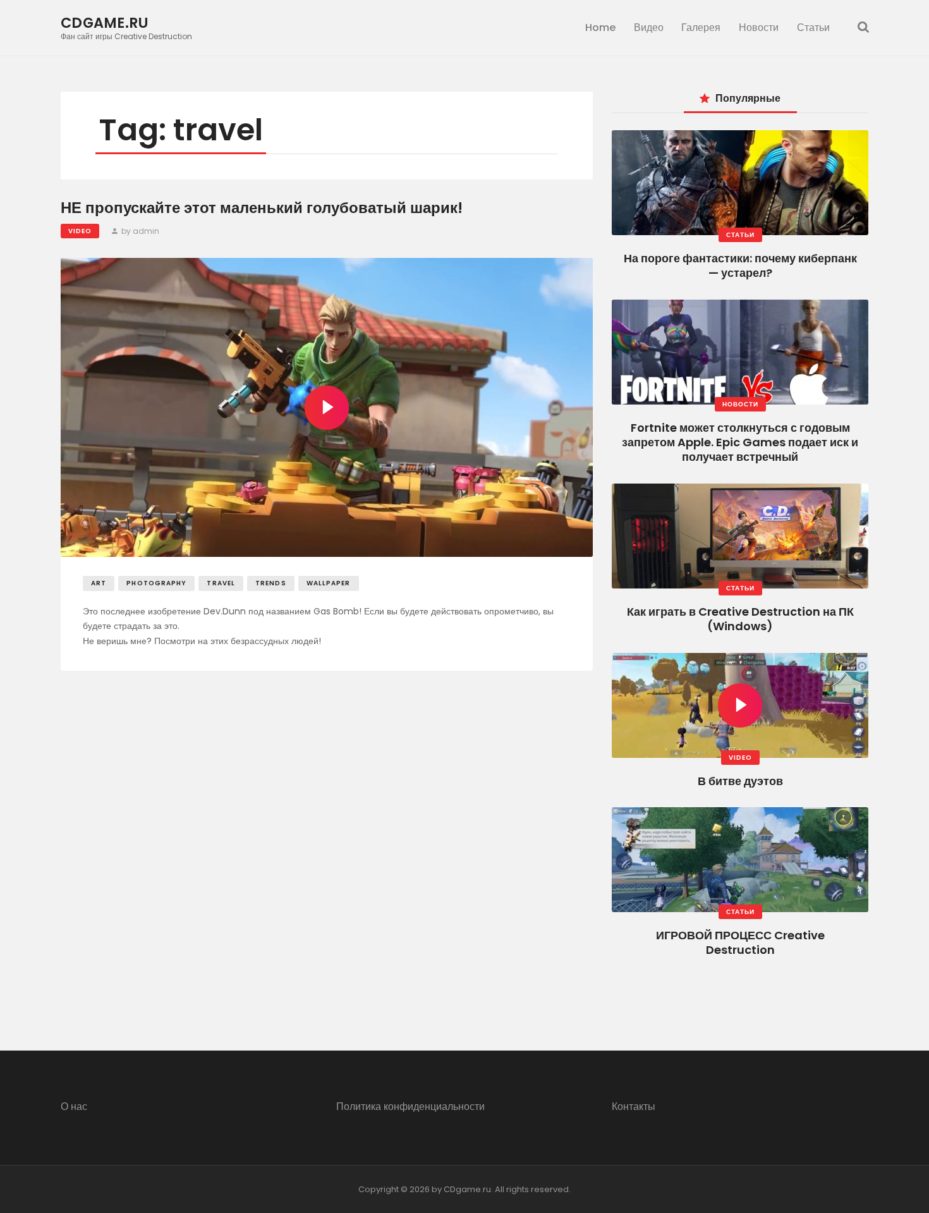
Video (80, 231)
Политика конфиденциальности (410, 1106)
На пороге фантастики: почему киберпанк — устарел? (740, 265)
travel (221, 583)
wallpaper (329, 583)
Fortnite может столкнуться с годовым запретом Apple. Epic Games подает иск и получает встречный (740, 442)
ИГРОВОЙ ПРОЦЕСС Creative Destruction (740, 942)
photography (156, 583)
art (98, 583)
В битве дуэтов (740, 781)
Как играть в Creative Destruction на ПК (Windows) (740, 619)
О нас (74, 1106)
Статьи (740, 235)
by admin (139, 231)
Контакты (633, 1106)
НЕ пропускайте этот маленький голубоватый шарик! (262, 208)
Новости (740, 404)
